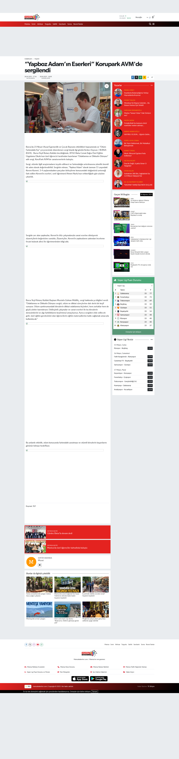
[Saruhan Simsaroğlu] (118, 113)
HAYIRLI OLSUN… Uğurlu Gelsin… (137, 134)
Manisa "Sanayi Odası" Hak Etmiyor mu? (137, 114)
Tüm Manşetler (65, 672)
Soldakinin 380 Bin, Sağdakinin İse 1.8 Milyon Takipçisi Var (137, 175)
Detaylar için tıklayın (133, 332)
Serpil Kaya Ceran (131, 140)
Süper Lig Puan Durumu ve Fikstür (38, 672)
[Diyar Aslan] (118, 173)
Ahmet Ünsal (129, 151)
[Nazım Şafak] (118, 123)
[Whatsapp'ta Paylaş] (140, 77)
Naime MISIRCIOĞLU (131, 131)
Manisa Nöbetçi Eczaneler (36, 667)
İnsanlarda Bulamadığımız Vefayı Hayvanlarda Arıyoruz (136, 94)
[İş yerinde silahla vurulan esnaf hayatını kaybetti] (95, 584)
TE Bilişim (151, 686)
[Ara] (150, 24)
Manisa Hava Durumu (67, 667)
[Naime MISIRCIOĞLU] (118, 133)
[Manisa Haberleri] (32, 17)
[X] (30, 644)
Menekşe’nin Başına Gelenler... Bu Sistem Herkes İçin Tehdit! (137, 104)
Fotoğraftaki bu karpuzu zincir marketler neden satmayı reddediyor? (135, 124)
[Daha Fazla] (144, 77)
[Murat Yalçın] (118, 103)
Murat (41, 560)
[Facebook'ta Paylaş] (132, 77)
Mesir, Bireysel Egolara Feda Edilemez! (135, 155)
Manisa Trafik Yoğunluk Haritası (136, 667)
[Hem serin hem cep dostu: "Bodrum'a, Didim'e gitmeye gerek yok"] (67, 609)
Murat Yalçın (129, 100)
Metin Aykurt (129, 161)
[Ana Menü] (153, 24)
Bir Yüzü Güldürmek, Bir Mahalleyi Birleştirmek (137, 144)
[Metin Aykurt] (118, 163)
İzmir (34, 24)
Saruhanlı (62, 24)
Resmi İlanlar (78, 24)
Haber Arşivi (130, 672)
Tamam (94, 691)
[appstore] (80, 678)
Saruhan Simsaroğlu (133, 110)
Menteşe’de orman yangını (35, 619)
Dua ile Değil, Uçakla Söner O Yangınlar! (135, 165)
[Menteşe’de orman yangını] (39, 609)
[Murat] (31, 562)
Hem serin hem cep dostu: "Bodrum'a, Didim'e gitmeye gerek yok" (66, 621)
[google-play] (99, 678)
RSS (28, 686)
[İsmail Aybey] (118, 92)
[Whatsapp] (41, 644)
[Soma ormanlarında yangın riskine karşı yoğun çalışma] (39, 584)
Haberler (28, 59)
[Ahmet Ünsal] (118, 153)
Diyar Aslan (129, 171)
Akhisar (40, 24)
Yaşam (36, 59)
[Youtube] (37, 644)
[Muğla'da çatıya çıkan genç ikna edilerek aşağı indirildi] (95, 609)
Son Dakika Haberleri (100, 672)
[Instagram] (34, 644)
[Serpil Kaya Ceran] (118, 143)
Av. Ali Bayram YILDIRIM (133, 182)
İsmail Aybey (129, 90)
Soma (69, 24)
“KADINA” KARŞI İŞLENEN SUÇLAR (138, 185)
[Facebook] (26, 644)
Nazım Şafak (129, 120)
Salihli (55, 24)
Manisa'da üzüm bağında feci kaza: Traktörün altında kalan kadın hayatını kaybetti (66, 596)
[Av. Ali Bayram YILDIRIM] (118, 183)
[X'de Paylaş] (136, 77)
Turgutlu (48, 24)
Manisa (27, 24)
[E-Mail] (39, 565)
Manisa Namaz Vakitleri (101, 667)
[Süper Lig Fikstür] (152, 339)
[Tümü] (152, 85)
